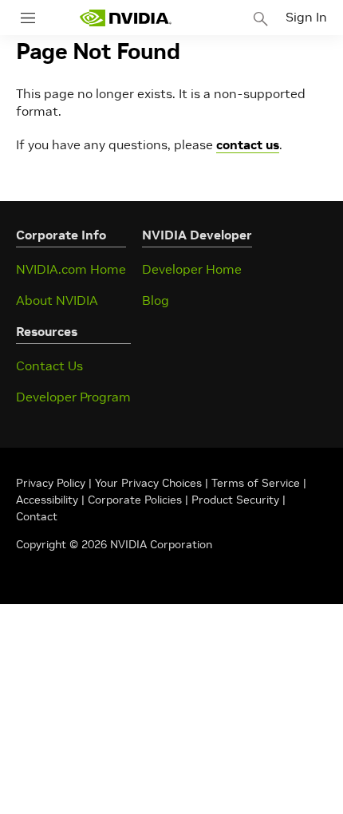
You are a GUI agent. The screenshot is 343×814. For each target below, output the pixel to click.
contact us (247, 144)
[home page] (125, 18)
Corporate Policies (135, 499)
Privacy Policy (52, 483)
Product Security (235, 499)
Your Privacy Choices (148, 483)
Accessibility (47, 499)
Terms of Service (255, 483)
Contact (36, 516)
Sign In (306, 17)
